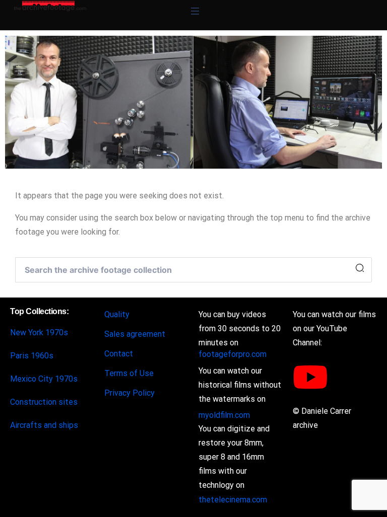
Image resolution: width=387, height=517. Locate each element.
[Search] (360, 268)
